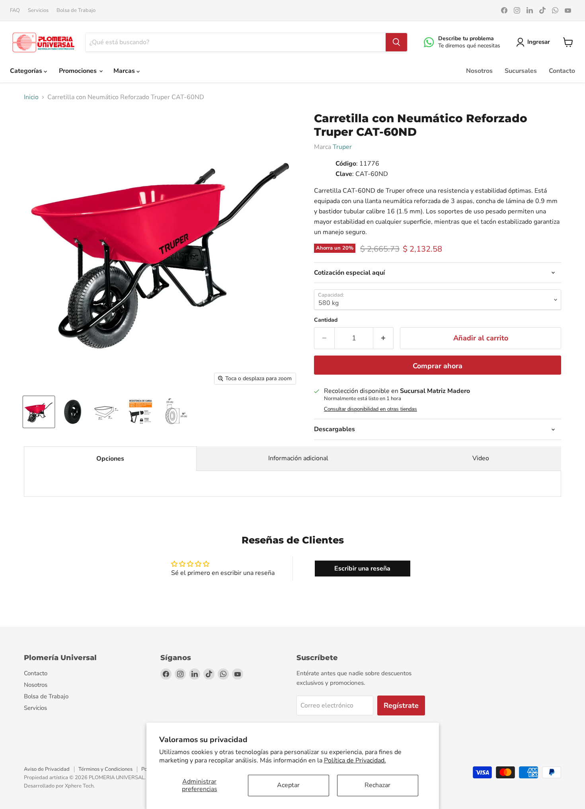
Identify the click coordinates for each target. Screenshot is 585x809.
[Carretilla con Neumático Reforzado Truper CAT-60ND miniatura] (39, 412)
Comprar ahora (437, 366)
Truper (342, 147)
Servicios (38, 11)
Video (480, 458)
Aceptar (288, 785)
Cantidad (325, 320)
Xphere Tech (79, 785)
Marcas (124, 70)
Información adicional (298, 458)
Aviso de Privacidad (47, 769)
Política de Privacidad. (355, 760)
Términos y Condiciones (105, 769)
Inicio (31, 97)
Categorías (27, 70)
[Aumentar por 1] (383, 338)
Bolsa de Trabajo (76, 11)
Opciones (110, 458)
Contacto (562, 70)
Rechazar (377, 785)
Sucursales (521, 70)
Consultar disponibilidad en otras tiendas (370, 409)
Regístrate (401, 705)
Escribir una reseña (362, 568)
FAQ (15, 11)
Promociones (78, 70)
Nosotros (479, 70)
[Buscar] (396, 42)
